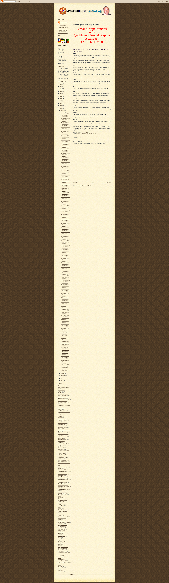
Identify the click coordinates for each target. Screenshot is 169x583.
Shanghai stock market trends (64, 552)
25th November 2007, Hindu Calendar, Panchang (65, 163)
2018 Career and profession (63, 460)
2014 (61, 96)
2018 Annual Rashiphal (63, 436)
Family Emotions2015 (62, 509)
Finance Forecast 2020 (62, 511)
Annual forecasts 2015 (62, 493)
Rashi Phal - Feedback (62, 432)
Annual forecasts (61, 408)
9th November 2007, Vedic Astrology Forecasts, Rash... (65, 290)
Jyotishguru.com (61, 414)
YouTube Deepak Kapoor (63, 434)
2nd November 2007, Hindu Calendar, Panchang (65, 362)
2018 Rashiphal (61, 428)
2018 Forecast (61, 438)
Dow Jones (60, 442)
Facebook (60, 508)
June (62, 380)
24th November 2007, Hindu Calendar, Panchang (65, 172)
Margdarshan (60, 534)
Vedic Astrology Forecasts (63, 387)
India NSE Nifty (61, 527)
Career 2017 (60, 498)
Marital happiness (61, 536)
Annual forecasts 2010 (62, 492)
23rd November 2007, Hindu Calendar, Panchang (65, 181)
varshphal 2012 (61, 570)
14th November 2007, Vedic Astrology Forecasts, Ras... (65, 246)
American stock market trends (64, 405)
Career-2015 (60, 503)
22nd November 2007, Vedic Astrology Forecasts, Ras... (65, 185)
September (63, 375)
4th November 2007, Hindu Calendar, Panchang (65, 344)
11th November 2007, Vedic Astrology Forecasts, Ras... (65, 273)
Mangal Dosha (61, 533)
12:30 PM (87, 132)
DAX (59, 507)
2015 (61, 95)
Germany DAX (61, 523)
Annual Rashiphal (61, 424)
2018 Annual (60, 435)
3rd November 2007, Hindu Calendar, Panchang (65, 353)
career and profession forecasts (64, 562)
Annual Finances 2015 (62, 474)
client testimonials (61, 425)
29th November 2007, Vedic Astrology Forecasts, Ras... (65, 124)
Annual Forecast (61, 475)
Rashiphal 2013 (61, 542)
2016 (61, 93)
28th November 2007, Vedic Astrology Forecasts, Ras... (65, 133)
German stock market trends (64, 522)
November (63, 112)
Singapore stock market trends (64, 450)
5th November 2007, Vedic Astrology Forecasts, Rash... (65, 325)
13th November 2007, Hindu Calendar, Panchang (65, 260)
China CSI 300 (61, 505)
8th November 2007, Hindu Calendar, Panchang (65, 303)
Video (59, 558)
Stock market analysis (62, 401)
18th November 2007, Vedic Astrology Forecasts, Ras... (65, 220)
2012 (61, 100)
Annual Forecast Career (63, 482)
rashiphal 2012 (61, 567)
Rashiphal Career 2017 (62, 548)
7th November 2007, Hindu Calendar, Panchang (65, 312)
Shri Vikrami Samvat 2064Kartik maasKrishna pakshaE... (65, 334)
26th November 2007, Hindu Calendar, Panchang (65, 155)
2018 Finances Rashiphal (63, 461)
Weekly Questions (61, 559)
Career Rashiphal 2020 (62, 500)
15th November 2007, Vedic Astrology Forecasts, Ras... (65, 238)
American (60, 468)
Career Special (61, 501)
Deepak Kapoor (61, 441)
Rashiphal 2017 (61, 545)
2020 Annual (60, 465)
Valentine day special (62, 457)
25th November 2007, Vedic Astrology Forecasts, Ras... (65, 159)
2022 (61, 83)
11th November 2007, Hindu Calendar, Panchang (65, 277)
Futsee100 (60, 519)
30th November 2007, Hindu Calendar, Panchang (65, 120)
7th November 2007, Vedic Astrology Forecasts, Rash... (65, 308)
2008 (61, 107)
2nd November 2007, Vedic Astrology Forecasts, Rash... (65, 357)
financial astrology (62, 419)
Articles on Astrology (62, 30)
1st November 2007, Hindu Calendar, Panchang (65, 370)
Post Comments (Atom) (85, 185)
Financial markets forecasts (63, 399)
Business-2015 (61, 497)
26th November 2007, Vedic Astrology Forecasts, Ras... (65, 150)
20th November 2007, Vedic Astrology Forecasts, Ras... (65, 203)
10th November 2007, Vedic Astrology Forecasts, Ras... (65, 281)
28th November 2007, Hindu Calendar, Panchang (65, 137)
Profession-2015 (61, 541)
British (59, 496)
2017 (61, 91)
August (62, 377)
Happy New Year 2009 (62, 443)
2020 (61, 86)
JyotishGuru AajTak (62, 410)
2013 (61, 98)
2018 (61, 90)
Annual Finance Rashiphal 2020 (64, 471)
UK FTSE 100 (61, 555)
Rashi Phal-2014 (61, 447)
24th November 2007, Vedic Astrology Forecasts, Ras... (65, 168)
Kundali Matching (61, 530)
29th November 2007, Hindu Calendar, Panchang (65, 128)
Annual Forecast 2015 (62, 439)
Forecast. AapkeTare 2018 (63, 516)
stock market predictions (63, 397)
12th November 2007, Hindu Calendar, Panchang (65, 268)
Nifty (59, 538)
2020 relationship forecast (63, 467)
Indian (59, 446)
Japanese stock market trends (64, 430)
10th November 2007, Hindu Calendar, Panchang (65, 286)
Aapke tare (60, 416)
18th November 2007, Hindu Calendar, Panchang (65, 225)
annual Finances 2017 (62, 560)
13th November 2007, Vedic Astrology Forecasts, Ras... (65, 255)
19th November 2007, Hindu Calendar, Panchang (65, 216)
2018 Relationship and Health (64, 463)
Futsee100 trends (61, 520)
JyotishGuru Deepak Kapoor (64, 412)
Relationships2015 (62, 549)
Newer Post (75, 182)
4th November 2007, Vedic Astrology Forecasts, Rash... (65, 340)
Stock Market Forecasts (63, 395)
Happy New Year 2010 (62, 525)
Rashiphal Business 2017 (63, 547)
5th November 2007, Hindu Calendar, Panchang (65, 330)
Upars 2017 (60, 556)
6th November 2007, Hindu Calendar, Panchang (65, 321)
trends (59, 569)
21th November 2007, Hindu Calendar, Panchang (65, 198)
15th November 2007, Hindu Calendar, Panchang (65, 242)
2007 (61, 108)
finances (59, 565)
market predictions (62, 398)
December (63, 110)
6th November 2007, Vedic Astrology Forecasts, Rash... (65, 316)
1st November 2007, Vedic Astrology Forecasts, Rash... (65, 366)
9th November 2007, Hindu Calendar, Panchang (65, 295)
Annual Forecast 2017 (62, 423)
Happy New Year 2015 (62, 526)
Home (92, 182)
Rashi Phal (60, 385)
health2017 (60, 566)
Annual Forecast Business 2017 (64, 479)
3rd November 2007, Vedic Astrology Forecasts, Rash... (65, 348)
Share (59, 35)
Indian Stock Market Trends (63, 402)
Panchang (60, 391)
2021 (61, 84)
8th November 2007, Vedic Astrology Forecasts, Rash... (65, 299)
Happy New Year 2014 (62, 445)
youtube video (61, 571)
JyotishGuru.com (63, 22)
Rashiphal (60, 417)
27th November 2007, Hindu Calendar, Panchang (65, 146)
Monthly (60, 537)
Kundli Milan (61, 531)
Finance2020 (60, 512)
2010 (61, 103)
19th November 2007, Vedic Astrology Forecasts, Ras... (65, 211)
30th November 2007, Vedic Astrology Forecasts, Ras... (65, 115)
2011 (61, 102)
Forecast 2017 (61, 515)
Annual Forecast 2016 (62, 476)
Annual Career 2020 (62, 469)
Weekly (59, 392)
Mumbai (60, 431)
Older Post (108, 182)
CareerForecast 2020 (62, 504)
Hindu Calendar (61, 390)
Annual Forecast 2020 (62, 478)
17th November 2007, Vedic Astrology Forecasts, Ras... (65, 229)
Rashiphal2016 (61, 449)
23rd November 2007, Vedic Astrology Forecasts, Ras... (65, 176)
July (62, 378)
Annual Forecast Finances (63, 483)
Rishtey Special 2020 (62, 551)
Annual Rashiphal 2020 (63, 485)
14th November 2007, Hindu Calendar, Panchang (65, 251)
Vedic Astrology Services (63, 28)
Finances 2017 (61, 514)
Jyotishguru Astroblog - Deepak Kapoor (65, 24)
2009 (61, 105)
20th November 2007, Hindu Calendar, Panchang (65, 207)
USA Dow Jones (61, 453)
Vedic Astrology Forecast (63, 394)
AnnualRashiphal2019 (62, 494)
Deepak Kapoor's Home (63, 27)
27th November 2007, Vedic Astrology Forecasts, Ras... (65, 141)
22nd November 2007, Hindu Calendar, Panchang (65, 190)
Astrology (60, 409)
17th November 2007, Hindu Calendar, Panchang (65, 233)
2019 (61, 88)
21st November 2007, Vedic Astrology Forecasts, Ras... (65, 194)
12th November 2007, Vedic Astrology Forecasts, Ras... (65, 264)
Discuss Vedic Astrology (63, 33)
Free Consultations (62, 518)
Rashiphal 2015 (61, 544)
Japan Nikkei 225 (61, 529)
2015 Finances (61, 458)
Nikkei (59, 540)
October (62, 373)
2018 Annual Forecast (62, 427)
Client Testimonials (62, 31)
